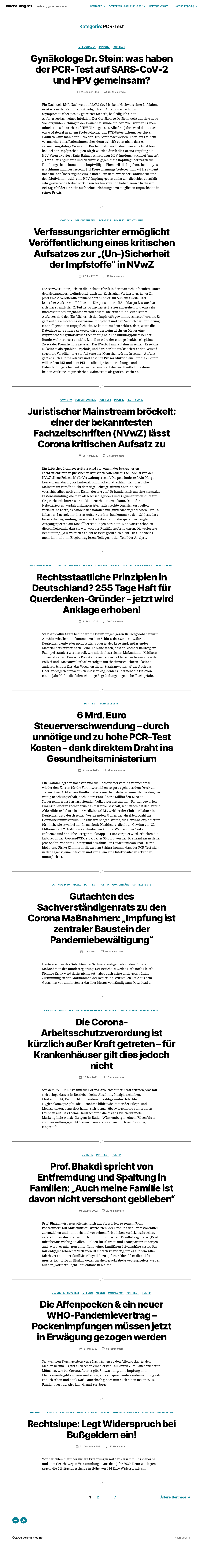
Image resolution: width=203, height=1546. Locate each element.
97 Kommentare (114, 951)
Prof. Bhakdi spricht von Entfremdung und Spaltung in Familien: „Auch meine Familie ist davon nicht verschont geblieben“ (101, 1182)
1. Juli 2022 (90, 951)
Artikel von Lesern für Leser (125, 5)
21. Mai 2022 (90, 1348)
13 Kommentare (118, 1446)
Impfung (104, 47)
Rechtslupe (135, 220)
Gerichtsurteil (85, 220)
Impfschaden (87, 47)
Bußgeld (36, 1412)
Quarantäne (120, 884)
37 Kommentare (116, 770)
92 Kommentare (115, 1348)
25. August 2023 (90, 91)
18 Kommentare (115, 276)
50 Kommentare (116, 621)
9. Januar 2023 (90, 770)
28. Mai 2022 (90, 1077)
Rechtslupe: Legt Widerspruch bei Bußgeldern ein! (101, 1429)
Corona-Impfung (184, 5)
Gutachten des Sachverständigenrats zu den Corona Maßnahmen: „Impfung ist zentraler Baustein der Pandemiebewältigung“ (101, 917)
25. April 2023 (90, 455)
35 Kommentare (117, 91)
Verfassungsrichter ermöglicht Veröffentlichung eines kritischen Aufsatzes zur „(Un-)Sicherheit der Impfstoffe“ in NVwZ (101, 248)
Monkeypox (115, 1293)
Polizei (127, 565)
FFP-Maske (66, 1010)
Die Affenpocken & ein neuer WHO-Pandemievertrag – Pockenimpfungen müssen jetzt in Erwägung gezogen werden (101, 1320)
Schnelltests (109, 703)
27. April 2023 (90, 276)
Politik (119, 220)
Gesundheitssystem (65, 1293)
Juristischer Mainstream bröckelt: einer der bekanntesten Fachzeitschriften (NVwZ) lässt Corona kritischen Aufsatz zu (101, 428)
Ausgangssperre (40, 565)
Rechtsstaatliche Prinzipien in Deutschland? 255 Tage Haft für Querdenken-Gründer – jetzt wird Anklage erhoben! (101, 593)
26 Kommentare (115, 1077)
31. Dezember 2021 (90, 1446)
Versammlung (164, 565)
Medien (100, 1293)
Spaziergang (143, 565)
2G (53, 884)
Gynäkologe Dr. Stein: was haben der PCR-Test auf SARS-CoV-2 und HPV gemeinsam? (101, 69)
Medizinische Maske (89, 1010)
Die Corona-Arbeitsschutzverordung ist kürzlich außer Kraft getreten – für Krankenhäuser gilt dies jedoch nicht (101, 1043)
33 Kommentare (115, 455)
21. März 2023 (90, 621)
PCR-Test (119, 47)
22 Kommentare (115, 1210)
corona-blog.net (19, 6)
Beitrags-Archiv (158, 5)
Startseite (96, 5)
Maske (87, 565)
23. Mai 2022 (90, 1210)
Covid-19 (66, 220)
